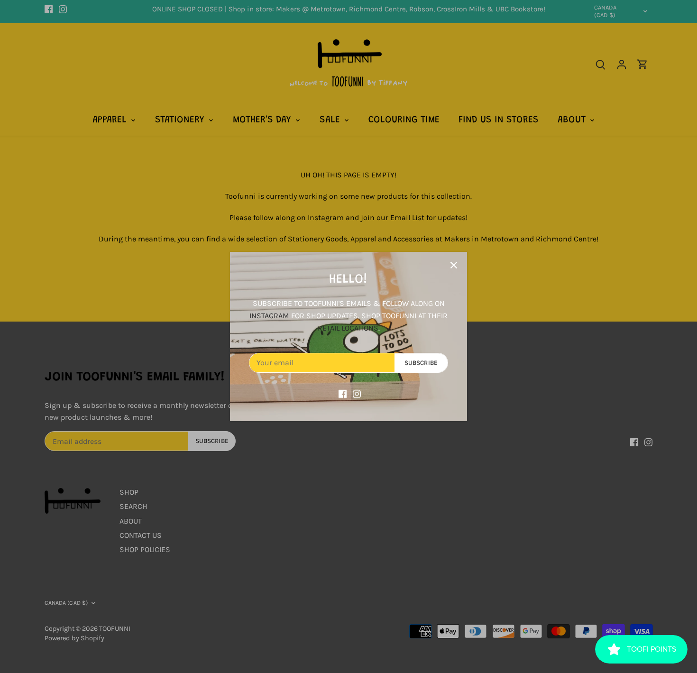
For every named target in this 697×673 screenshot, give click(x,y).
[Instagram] (357, 393)
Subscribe (421, 362)
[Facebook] (343, 393)
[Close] (453, 265)
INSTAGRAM (269, 315)
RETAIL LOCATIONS (348, 327)
